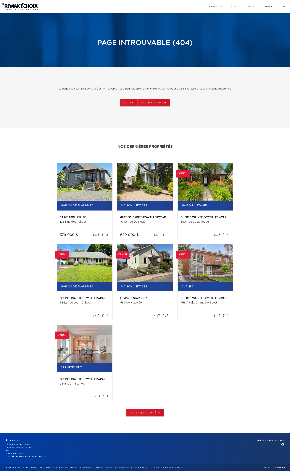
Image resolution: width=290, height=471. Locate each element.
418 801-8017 (17, 454)
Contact (267, 6)
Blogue (234, 6)
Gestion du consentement (170, 468)
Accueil (128, 103)
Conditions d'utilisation (145, 468)
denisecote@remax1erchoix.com (31, 457)
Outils (250, 6)
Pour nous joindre (153, 103)
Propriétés (215, 6)
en (283, 6)
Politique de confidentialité (118, 468)
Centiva (281, 467)
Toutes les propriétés (145, 413)
